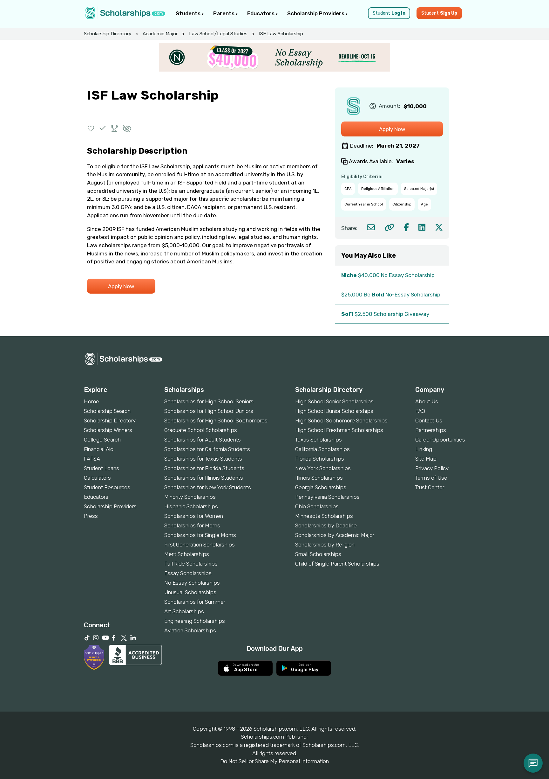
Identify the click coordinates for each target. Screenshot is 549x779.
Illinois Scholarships (319, 478)
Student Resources (107, 487)
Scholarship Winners (108, 430)
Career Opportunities (440, 439)
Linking (423, 449)
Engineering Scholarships (194, 621)
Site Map (426, 459)
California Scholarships (322, 449)
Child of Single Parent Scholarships (337, 563)
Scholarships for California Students (207, 449)
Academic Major (160, 34)
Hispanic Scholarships (191, 506)
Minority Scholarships (190, 497)
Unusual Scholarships (190, 592)
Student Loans (101, 468)
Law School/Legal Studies (218, 34)
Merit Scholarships (186, 554)
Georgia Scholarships (320, 487)
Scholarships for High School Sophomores (216, 420)
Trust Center (429, 487)
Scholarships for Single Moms (200, 535)
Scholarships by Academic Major (334, 535)
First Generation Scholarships (199, 544)
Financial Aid (98, 449)
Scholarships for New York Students (207, 487)
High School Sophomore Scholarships (341, 420)
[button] (91, 128)
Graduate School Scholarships (200, 430)
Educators (261, 13)
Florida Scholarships (319, 459)
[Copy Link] (389, 227)
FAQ (420, 411)
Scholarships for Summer (194, 602)
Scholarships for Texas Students (203, 459)
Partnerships (430, 430)
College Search (102, 439)
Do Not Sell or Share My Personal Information (274, 761)
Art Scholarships (184, 611)
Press (91, 516)
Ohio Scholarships (317, 506)
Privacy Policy (432, 468)
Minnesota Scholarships (324, 516)
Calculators (97, 478)
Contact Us (428, 420)
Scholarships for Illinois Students (203, 478)
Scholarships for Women (193, 516)
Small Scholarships (318, 554)
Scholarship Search (107, 411)
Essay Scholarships (188, 573)
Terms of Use (431, 478)
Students (189, 13)
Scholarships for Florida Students (204, 468)
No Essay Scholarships (192, 583)
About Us (426, 401)
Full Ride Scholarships (191, 563)
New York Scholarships (323, 468)
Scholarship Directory (107, 34)
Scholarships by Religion (325, 544)
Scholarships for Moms (192, 525)
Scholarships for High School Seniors (209, 401)
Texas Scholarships (318, 439)
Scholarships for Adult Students (202, 439)
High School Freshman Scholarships (339, 430)
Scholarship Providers (316, 13)
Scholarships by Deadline (326, 525)
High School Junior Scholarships (334, 411)
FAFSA (92, 459)
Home (91, 401)
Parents (224, 13)
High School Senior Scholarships (334, 401)
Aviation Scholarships (190, 630)
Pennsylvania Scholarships (327, 497)
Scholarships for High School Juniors (208, 411)
